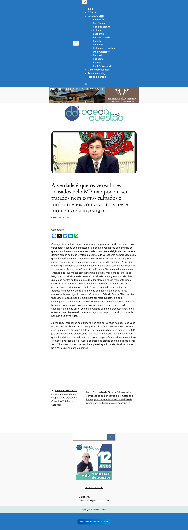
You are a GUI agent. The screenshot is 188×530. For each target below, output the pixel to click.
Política (54, 217)
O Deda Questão (94, 487)
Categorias (85, 496)
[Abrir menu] (76, 43)
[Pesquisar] (111, 437)
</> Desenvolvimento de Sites (94, 521)
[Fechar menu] (85, 2)
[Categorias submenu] (102, 16)
